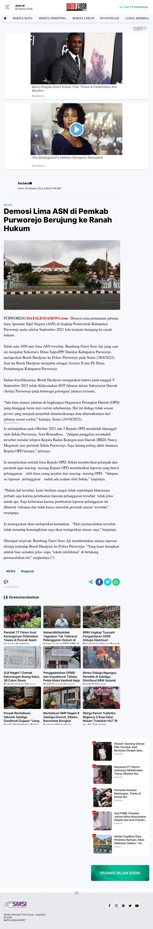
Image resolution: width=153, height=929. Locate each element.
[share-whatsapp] (116, 582)
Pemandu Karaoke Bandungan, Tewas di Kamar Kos (127, 793)
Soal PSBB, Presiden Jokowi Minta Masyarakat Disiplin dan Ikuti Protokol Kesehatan (130, 817)
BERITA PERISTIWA (52, 18)
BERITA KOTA (23, 18)
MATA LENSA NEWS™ (15, 920)
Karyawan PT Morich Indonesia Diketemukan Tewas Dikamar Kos (128, 770)
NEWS (8, 205)
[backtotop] (76, 894)
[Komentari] (6, 582)
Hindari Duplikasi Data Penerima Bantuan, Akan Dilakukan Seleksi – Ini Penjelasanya (129, 840)
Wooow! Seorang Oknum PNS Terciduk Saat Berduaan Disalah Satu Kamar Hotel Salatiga (129, 747)
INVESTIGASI (109, 18)
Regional (27, 571)
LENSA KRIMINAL (138, 18)
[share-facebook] (99, 582)
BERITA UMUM (83, 18)
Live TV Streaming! (136, 6)
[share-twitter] (107, 582)
